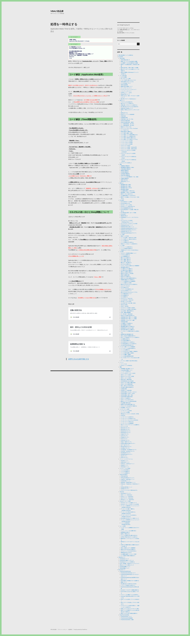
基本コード (122, 100)
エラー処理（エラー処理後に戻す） (128, 136)
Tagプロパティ (124, 455)
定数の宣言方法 (124, 179)
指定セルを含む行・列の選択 (127, 273)
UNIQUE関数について (124, 568)
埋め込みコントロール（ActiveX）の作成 (130, 413)
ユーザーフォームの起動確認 (127, 423)
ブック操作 (122, 234)
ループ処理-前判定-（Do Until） (128, 123)
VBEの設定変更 (124, 84)
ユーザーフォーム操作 (124, 409)
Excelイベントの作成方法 (126, 365)
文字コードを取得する (126, 398)
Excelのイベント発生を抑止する (128, 206)
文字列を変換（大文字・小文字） (128, 393)
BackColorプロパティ (125, 427)
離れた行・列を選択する (126, 262)
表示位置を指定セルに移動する (127, 329)
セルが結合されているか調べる (127, 342)
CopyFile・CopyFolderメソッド (127, 479)
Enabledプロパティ (125, 437)
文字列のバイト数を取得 (126, 390)
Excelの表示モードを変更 (126, 201)
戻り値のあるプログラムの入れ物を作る (129, 106)
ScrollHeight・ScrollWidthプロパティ (129, 449)
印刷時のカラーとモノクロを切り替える (129, 250)
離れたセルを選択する (126, 257)
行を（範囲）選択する (126, 261)
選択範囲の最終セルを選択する (127, 326)
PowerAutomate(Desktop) (125, 571)
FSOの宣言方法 (124, 476)
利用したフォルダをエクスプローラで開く (130, 608)
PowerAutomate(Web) (124, 615)
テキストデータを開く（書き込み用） (129, 148)
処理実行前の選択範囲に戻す (127, 334)
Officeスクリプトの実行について (127, 565)
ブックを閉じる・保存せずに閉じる (128, 239)
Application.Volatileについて (127, 108)
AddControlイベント (125, 462)
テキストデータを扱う (126, 145)
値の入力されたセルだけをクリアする (129, 292)
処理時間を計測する (125, 532)
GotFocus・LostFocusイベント (127, 463)
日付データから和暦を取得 (126, 384)
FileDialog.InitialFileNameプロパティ (129, 233)
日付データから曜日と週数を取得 (128, 382)
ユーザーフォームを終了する (127, 421)
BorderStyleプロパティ (126, 432)
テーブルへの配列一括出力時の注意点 (129, 360)
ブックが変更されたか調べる (127, 242)
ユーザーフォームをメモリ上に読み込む (129, 420)
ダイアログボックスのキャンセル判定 (129, 223)
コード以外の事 (123, 75)
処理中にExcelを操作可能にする (78, 359)
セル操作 (122, 251)
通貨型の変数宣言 (125, 170)
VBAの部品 (122, 58)
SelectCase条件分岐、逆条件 (127, 122)
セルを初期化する (125, 295)
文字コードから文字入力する (127, 399)
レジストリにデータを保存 (126, 141)
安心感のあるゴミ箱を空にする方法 (128, 583)
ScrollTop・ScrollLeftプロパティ (128, 451)
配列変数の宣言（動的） (126, 186)
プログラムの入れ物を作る (126, 102)
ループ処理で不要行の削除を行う (128, 555)
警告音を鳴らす (124, 215)
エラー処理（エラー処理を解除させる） (129, 134)
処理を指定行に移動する (126, 131)
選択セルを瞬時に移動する (126, 271)
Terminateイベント (125, 466)
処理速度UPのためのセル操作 (127, 328)
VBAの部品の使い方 (125, 59)
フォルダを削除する (125, 471)
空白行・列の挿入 (125, 306)
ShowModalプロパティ (126, 452)
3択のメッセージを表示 (126, 378)
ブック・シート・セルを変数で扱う (128, 530)
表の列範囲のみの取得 (126, 324)
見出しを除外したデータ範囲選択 (128, 547)
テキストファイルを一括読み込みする (129, 490)
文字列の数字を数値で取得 (126, 396)
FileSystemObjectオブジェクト (127, 477)
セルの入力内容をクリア (126, 290)
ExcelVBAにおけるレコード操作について (130, 518)
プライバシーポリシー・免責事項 (65, 629)
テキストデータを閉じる (126, 162)
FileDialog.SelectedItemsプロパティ (128, 229)
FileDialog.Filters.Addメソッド (127, 226)
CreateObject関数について (126, 370)
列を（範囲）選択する (126, 259)
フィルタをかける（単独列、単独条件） (129, 351)
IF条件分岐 (123, 116)
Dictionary (122, 491)
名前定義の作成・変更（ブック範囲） (129, 317)
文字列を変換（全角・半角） (127, 395)
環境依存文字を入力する (126, 552)
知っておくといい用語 (126, 78)
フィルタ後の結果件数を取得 (127, 356)
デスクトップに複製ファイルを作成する (129, 594)
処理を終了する (124, 112)
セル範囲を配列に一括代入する (127, 190)
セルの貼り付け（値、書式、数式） (128, 303)
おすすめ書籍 (124, 77)
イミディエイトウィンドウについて (128, 89)
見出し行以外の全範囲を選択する (128, 335)
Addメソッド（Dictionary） (127, 494)
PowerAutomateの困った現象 (127, 619)
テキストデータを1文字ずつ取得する (129, 406)
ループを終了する (125, 130)
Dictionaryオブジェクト (126, 493)
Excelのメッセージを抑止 (126, 204)
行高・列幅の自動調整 (126, 312)
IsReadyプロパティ (125, 488)
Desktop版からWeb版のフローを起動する (130, 580)
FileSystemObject (123, 474)
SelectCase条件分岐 (125, 120)
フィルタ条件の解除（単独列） (127, 353)
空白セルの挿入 (124, 304)
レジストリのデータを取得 (126, 142)
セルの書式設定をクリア (126, 293)
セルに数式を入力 (125, 287)
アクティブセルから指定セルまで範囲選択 (130, 265)
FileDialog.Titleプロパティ (126, 231)
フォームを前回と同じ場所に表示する (129, 535)
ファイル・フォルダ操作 (125, 468)
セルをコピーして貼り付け (126, 298)
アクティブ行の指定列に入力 (127, 289)
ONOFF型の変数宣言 (125, 175)
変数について (124, 582)
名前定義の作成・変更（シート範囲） (129, 318)
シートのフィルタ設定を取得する (128, 348)
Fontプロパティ (124, 438)
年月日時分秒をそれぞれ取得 (127, 381)
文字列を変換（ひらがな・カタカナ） (129, 392)
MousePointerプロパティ (126, 446)
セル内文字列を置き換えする (127, 345)
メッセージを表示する (126, 371)
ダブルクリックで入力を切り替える (128, 551)
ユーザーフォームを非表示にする (128, 418)
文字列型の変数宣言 (125, 173)
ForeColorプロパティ (125, 440)
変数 (121, 164)
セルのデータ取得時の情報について (128, 253)
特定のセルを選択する (126, 276)
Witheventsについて (125, 181)
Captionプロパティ (125, 434)
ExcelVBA (120, 56)
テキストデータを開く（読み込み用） (129, 147)
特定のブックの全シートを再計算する (129, 243)
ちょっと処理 (123, 526)
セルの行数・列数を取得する (127, 310)
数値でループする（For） (126, 126)
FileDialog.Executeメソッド (127, 225)
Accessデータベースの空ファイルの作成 (130, 504)
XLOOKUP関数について (125, 566)
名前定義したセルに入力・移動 (127, 320)
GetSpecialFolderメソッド (126, 487)
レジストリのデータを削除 (126, 144)
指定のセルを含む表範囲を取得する (128, 278)
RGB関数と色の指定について (127, 368)
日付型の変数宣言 (125, 172)
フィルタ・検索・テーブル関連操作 (127, 346)
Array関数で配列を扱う (126, 402)
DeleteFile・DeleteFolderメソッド (128, 482)
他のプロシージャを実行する (127, 103)
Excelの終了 (123, 214)
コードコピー (74, 37)
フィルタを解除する (125, 349)
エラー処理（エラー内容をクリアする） (129, 139)
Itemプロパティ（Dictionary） (127, 498)
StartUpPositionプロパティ (126, 454)
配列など (122, 183)
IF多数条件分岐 (124, 117)
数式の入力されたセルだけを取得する (129, 284)
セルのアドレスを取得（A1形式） (128, 307)
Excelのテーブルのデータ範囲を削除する (130, 590)
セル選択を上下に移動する (126, 268)
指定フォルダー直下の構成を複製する (129, 613)
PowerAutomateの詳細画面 (127, 618)
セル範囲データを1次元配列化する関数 (129, 63)
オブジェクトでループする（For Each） (129, 128)
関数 (121, 367)
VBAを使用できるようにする (127, 81)
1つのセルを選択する (125, 254)
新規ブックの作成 (125, 236)
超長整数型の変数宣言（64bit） (128, 167)
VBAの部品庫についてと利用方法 (125, 55)
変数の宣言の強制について (126, 86)
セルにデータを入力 (125, 286)
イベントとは (124, 363)
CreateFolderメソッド (125, 480)
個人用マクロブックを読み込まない (128, 98)
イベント (122, 362)
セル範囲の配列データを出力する (128, 195)
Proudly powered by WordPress (80, 629)
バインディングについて (126, 91)
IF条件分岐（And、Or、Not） (127, 119)
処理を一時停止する (125, 533)
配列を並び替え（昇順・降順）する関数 (129, 67)
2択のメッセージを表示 (126, 374)
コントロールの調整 (125, 412)
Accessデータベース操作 (125, 501)
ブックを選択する (125, 240)
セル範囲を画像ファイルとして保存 (128, 554)
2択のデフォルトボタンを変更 (127, 376)
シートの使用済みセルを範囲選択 (128, 281)
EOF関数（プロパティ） (126, 407)
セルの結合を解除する (126, 340)
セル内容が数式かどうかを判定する (128, 343)
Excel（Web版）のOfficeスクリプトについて (129, 563)
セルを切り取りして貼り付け (127, 300)
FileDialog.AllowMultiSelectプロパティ (129, 228)
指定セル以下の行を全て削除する (128, 549)
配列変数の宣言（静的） (126, 184)
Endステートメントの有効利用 (127, 114)
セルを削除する (124, 296)
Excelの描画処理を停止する (127, 208)
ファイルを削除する (125, 473)
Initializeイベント (124, 465)
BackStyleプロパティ (125, 429)
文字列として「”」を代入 (126, 92)
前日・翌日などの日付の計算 (127, 385)
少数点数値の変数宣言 (126, 169)
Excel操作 (122, 200)
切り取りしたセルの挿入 (126, 301)
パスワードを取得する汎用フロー (128, 585)
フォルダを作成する (125, 470)
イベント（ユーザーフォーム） (126, 459)
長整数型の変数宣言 (125, 165)
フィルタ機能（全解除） (126, 354)
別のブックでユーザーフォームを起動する (130, 424)
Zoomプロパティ (124, 457)
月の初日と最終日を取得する (127, 387)
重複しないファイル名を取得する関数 (129, 61)
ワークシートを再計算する (126, 247)
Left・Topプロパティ (125, 445)
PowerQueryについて (124, 558)
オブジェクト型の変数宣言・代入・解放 (129, 176)
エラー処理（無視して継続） (127, 133)
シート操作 (122, 245)
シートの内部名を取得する (126, 248)
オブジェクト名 (124, 426)
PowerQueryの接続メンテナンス (127, 560)
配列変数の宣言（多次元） (126, 187)
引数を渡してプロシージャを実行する (129, 105)
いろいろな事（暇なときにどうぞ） (128, 80)
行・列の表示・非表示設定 (126, 314)
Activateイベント (124, 460)
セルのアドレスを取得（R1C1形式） (129, 309)
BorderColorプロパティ (126, 431)
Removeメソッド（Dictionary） (128, 499)
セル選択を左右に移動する (126, 270)
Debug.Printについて (125, 94)
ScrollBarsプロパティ (125, 448)
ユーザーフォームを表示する (127, 416)
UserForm (123, 415)
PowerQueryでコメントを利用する (127, 561)
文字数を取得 (124, 388)
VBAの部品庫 (57, 11)
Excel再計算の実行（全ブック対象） (129, 212)
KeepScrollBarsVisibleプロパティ (128, 443)
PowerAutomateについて (126, 616)
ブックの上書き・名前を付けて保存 (128, 237)
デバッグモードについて (126, 88)
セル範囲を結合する (125, 339)
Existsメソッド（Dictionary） (127, 496)
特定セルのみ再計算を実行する (127, 315)
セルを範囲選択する (125, 256)
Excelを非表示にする (125, 203)
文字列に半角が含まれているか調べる (129, 537)
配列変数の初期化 (125, 189)
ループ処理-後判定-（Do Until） (128, 125)
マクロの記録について (126, 83)
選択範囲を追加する (125, 267)
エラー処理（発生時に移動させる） (128, 137)
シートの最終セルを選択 (126, 282)
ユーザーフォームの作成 (126, 410)
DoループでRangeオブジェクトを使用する (130, 337)
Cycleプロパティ (124, 435)
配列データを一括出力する (126, 194)
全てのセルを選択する (126, 264)
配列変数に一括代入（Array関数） (128, 192)
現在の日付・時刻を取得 (126, 379)
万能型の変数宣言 (125, 178)
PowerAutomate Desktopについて (128, 572)
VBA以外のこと (121, 557)
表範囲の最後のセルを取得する (127, 279)
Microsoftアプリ (121, 569)
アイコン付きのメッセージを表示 (128, 373)
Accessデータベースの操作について (129, 502)
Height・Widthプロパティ (126, 441)
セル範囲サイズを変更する (126, 323)
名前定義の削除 (124, 321)
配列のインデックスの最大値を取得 (128, 401)
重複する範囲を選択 (125, 275)
